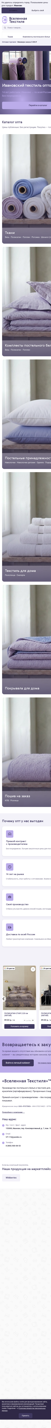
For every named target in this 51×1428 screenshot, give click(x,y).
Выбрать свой (38, 10)
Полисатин (16, 237)
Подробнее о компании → (13, 1112)
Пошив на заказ (17, 796)
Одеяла (40, 462)
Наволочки (10, 462)
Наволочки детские (26, 462)
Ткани (10, 37)
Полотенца (10, 575)
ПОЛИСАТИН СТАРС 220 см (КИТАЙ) (16, 1014)
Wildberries (11, 1177)
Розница (14, 800)
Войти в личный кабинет (18, 1063)
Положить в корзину (19, 1026)
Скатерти (21, 575)
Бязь (7, 237)
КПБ (7, 800)
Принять (25, 1416)
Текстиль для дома (20, 571)
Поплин (26, 237)
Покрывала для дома (22, 688)
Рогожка (35, 237)
